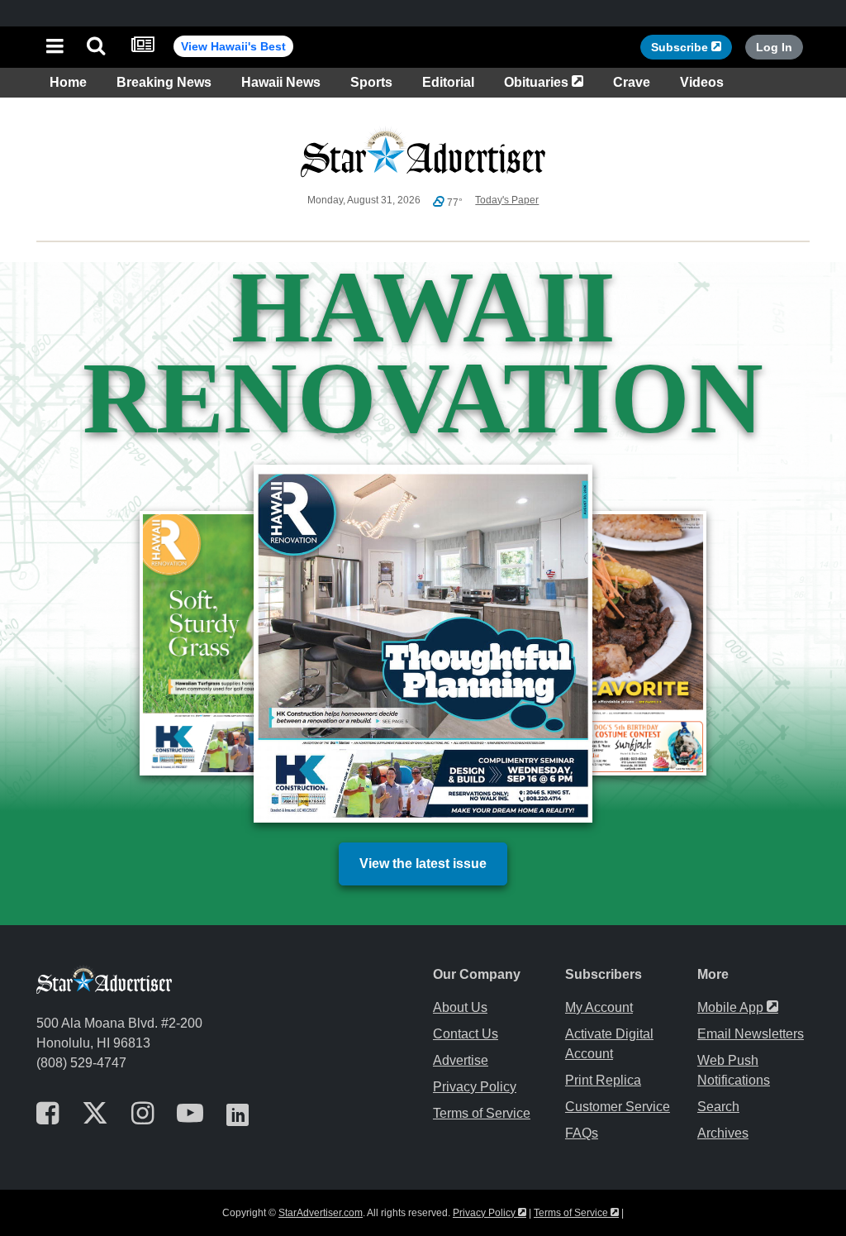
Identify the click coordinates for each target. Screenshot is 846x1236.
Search (718, 1107)
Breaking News (164, 82)
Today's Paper (507, 200)
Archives (723, 1133)
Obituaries (547, 81)
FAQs (581, 1133)
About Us (460, 1007)
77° (453, 202)
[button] (55, 47)
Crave (631, 82)
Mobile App (737, 1007)
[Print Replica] (142, 47)
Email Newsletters (750, 1034)
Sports (371, 82)
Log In (774, 47)
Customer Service (617, 1107)
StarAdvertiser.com (320, 1213)
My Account (599, 1007)
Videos (702, 82)
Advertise (460, 1060)
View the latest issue (423, 864)
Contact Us (465, 1034)
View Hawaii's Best (233, 46)
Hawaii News (281, 82)
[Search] (96, 47)
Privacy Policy (474, 1087)
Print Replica (603, 1080)
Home (68, 82)
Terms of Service (481, 1113)
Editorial (448, 82)
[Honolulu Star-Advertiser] (423, 45)
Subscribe (691, 47)
